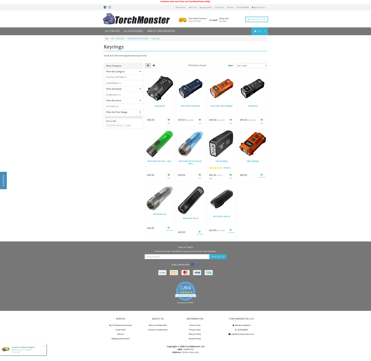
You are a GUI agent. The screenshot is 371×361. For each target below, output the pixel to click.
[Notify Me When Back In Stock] (261, 177)
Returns (230, 7)
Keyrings (155, 38)
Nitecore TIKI (159, 214)
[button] (3, 180)
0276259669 (243, 7)
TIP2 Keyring (221, 161)
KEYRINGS (114, 83)
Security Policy (195, 338)
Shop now (224, 19)
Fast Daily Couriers (198, 19)
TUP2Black (253, 106)
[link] (192, 264)
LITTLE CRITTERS (117, 77)
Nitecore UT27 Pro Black (21, 349)
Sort (230, 65)
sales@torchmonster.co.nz (242, 334)
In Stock (113, 106)
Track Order (121, 329)
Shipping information (120, 338)
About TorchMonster (158, 325)
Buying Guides (206, 7)
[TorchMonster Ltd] (136, 19)
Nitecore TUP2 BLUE (190, 106)
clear (127, 125)
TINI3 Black (159, 106)
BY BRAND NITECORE (138, 38)
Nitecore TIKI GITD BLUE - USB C (191, 162)
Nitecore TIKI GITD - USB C (160, 161)
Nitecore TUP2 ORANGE (222, 106)
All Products (181, 7)
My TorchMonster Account (120, 325)
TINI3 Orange (252, 161)
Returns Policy (195, 334)
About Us (193, 7)
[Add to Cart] (168, 122)
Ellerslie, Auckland (242, 325)
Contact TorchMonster (158, 329)
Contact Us (219, 7)
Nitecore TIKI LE (190, 218)
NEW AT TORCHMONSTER (161, 31)
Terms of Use (194, 325)
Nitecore (114, 94)
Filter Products (113, 66)
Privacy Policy (195, 329)
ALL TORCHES (112, 31)
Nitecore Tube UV (221, 216)
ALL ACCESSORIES (133, 31)
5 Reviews (227, 168)
